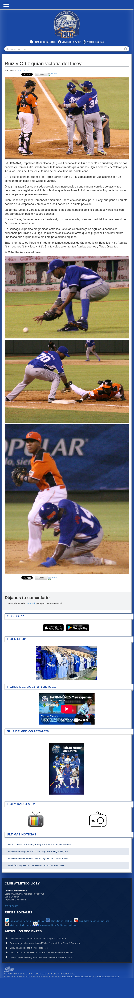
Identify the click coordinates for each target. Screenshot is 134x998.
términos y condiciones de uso (77, 976)
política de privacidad (108, 976)
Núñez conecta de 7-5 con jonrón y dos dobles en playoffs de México (40, 844)
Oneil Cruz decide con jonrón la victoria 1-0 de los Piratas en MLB (41, 957)
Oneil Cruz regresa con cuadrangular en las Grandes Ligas (36, 865)
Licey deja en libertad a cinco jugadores (29, 947)
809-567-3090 (11, 905)
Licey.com (67, 24)
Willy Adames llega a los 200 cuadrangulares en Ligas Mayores (38, 851)
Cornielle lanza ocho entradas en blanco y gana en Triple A (38, 938)
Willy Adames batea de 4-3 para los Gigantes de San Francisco (38, 858)
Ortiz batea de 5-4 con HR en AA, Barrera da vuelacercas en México (42, 952)
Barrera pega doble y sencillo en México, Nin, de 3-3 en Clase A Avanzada (45, 943)
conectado (31, 603)
